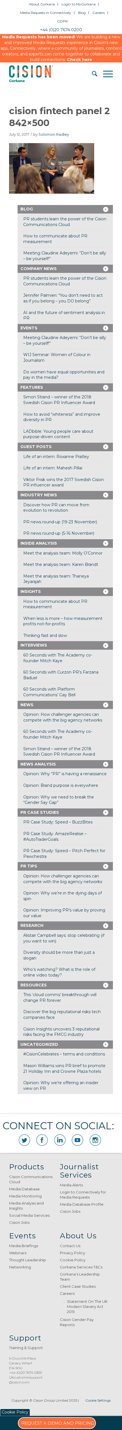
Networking (20, 1267)
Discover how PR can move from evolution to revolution (56, 507)
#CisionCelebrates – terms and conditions (64, 1054)
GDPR (62, 21)
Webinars (17, 1253)
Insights (30, 591)
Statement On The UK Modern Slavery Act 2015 (87, 1306)
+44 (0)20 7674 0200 (61, 29)
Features (31, 387)
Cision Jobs (19, 1222)
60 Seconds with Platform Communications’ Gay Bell (49, 692)
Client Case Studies (78, 1286)
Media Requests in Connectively (45, 13)
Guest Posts (36, 446)
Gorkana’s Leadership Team (80, 1276)
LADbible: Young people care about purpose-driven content (58, 434)
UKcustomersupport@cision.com (26, 1379)
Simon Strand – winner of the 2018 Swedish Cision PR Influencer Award (59, 399)
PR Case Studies (39, 812)
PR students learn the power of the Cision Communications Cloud (64, 221)
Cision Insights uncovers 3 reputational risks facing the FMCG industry (61, 1031)
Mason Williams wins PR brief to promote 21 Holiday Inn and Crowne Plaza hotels (64, 1068)
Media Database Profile (82, 1204)
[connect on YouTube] (77, 1140)
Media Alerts (71, 1185)
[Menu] (105, 73)
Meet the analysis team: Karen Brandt (60, 564)
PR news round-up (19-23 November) (60, 521)
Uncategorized (39, 1044)
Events (28, 328)
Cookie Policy (72, 1260)
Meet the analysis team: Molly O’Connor (62, 553)
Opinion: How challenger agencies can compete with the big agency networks (62, 717)
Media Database (24, 1189)
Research (31, 925)
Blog (82, 13)
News (26, 704)
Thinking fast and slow (45, 635)
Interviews (33, 645)
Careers (98, 13)
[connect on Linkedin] (60, 1140)
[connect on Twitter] (24, 1140)
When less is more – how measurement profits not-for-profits (62, 621)
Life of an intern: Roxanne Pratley (56, 456)
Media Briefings (23, 1245)
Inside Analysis (38, 543)
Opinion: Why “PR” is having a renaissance (65, 773)
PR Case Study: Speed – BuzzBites (57, 822)
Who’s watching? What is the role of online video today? (59, 972)
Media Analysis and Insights (26, 1206)
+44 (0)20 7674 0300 (25, 1372)
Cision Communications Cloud (30, 1179)
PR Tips (28, 866)
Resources (33, 985)
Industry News (38, 494)
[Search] (91, 73)
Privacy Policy (72, 1253)
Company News (38, 268)
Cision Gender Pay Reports (77, 1322)
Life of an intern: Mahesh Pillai (52, 468)
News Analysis (38, 764)
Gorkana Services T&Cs (81, 1267)
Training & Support (26, 1347)
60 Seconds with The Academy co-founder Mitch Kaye (57, 658)
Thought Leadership (27, 1260)
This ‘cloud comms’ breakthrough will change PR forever (59, 997)
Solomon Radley (54, 134)
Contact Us (70, 1245)
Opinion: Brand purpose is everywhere (60, 785)
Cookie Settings (98, 1400)
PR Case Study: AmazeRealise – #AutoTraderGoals (55, 836)
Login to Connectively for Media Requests (83, 1194)
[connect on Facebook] (42, 1140)
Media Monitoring (25, 1196)
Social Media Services (29, 1215)
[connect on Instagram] (95, 1140)
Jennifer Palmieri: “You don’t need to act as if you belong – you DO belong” (63, 298)
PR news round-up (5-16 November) (58, 533)
